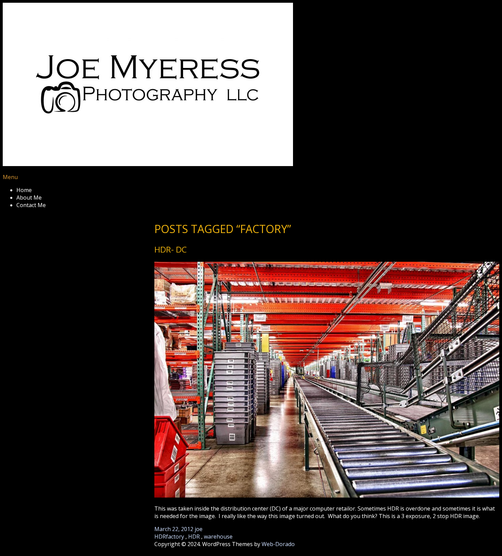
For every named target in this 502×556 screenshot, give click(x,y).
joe (199, 529)
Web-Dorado (278, 544)
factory (175, 536)
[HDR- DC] (326, 380)
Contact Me (31, 205)
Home (24, 190)
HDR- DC (170, 249)
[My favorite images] (148, 164)
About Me (29, 197)
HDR (160, 536)
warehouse (218, 536)
